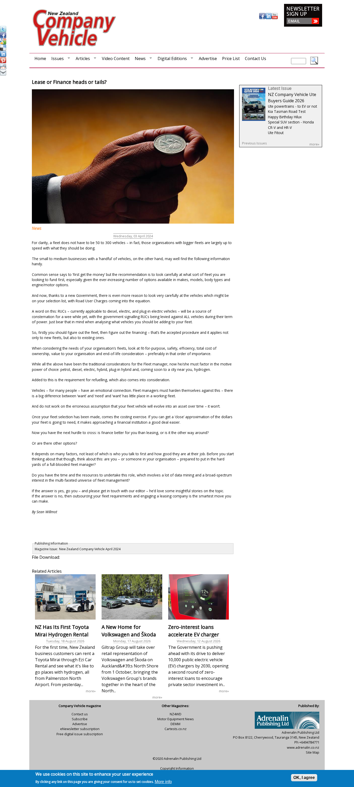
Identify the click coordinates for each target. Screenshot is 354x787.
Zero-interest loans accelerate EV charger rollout (193, 634)
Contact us (80, 714)
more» (91, 691)
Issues (56, 60)
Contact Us (255, 58)
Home (40, 58)
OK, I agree (304, 777)
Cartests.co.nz (176, 728)
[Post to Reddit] (3, 68)
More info (163, 781)
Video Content (116, 58)
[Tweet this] (3, 30)
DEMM (175, 724)
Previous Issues (254, 143)
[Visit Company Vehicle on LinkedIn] (268, 17)
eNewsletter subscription (80, 728)
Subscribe (80, 719)
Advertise (208, 58)
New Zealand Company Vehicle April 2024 (90, 549)
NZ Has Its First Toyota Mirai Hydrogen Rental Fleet (62, 634)
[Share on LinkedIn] (3, 55)
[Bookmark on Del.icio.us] (3, 49)
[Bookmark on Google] (3, 43)
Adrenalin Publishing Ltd (182, 758)
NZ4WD (175, 714)
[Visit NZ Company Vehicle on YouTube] (275, 17)
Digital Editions (171, 60)
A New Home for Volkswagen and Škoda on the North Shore (129, 634)
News (139, 60)
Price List (231, 58)
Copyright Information (177, 768)
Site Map (312, 752)
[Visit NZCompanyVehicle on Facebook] (3, 37)
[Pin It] (3, 61)
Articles (81, 60)
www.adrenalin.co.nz (303, 747)
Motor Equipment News (175, 719)
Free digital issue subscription (79, 734)
